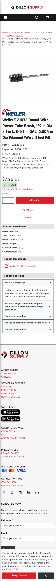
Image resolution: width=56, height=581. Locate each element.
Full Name (7, 520)
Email (4, 533)
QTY (4, 194)
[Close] (46, 575)
